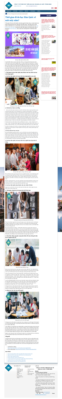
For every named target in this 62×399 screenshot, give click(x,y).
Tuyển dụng (32, 11)
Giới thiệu (15, 11)
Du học (29, 370)
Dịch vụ (21, 11)
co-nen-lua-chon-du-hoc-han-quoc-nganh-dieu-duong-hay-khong (20, 358)
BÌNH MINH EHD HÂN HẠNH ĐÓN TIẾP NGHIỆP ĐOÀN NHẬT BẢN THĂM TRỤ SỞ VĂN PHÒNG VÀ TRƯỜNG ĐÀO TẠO (48, 92)
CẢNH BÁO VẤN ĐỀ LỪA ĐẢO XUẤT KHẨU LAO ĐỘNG (47, 59)
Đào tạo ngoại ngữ (31, 373)
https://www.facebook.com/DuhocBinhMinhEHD (26, 349)
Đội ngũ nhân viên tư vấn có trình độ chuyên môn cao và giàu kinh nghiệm (20, 371)
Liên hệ (38, 11)
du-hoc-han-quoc (13, 28)
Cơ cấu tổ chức (19, 375)
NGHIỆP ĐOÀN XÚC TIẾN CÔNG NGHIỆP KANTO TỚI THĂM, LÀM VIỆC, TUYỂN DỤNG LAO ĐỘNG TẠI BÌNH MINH (48, 37)
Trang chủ (8, 11)
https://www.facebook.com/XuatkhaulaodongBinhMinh (19, 348)
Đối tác (26, 11)
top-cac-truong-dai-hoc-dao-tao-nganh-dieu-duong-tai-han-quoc (20, 353)
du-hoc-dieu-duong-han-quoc (13, 356)
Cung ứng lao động (31, 369)
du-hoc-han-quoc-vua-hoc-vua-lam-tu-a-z (16, 357)
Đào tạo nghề (30, 374)
